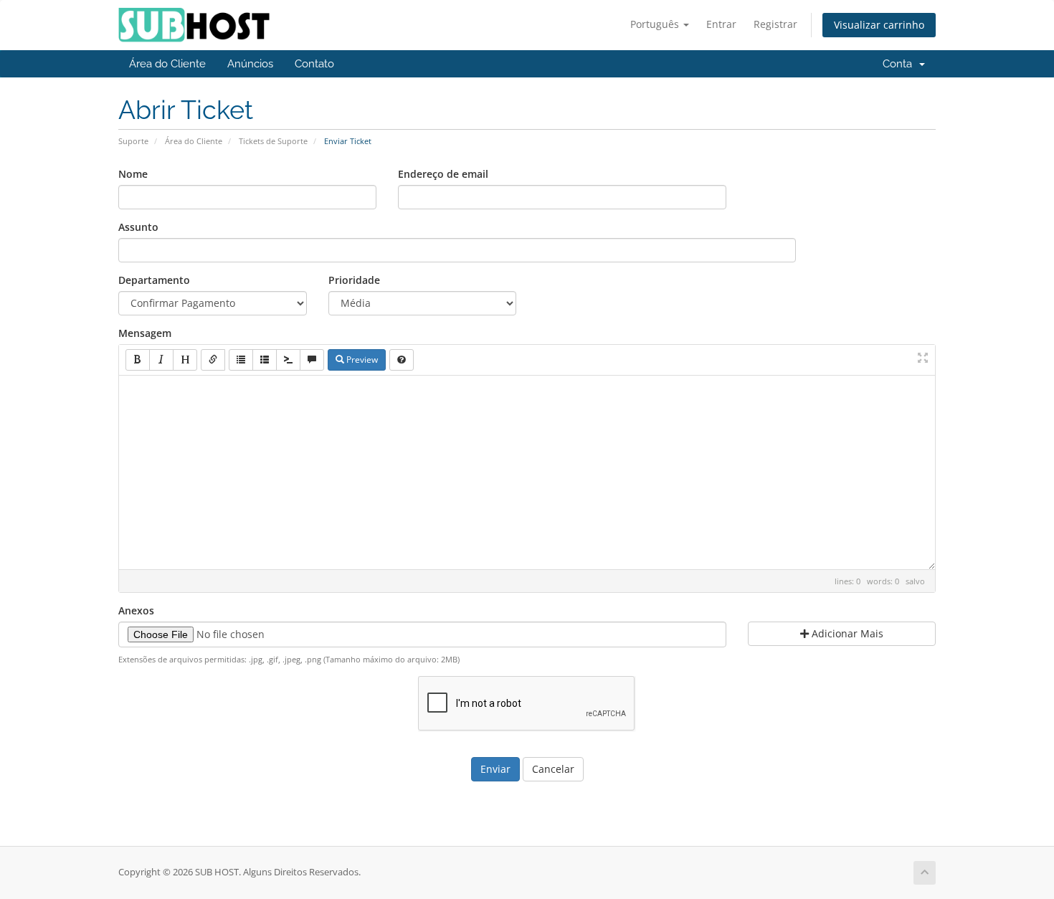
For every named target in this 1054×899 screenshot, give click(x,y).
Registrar (775, 24)
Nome (133, 174)
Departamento (154, 280)
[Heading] (185, 360)
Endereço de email (443, 174)
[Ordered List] (264, 360)
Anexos (136, 610)
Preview (361, 359)
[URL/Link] (213, 360)
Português (656, 24)
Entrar (721, 24)
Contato (314, 63)
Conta (900, 63)
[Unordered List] (241, 360)
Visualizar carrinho (879, 25)
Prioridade (354, 280)
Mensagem (144, 333)
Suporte (133, 140)
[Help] (401, 360)
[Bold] (137, 360)
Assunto (138, 227)
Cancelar (553, 769)
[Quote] (312, 360)
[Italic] (161, 360)
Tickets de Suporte (273, 140)
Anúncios (250, 63)
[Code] (288, 360)
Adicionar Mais (846, 633)
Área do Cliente (167, 63)
